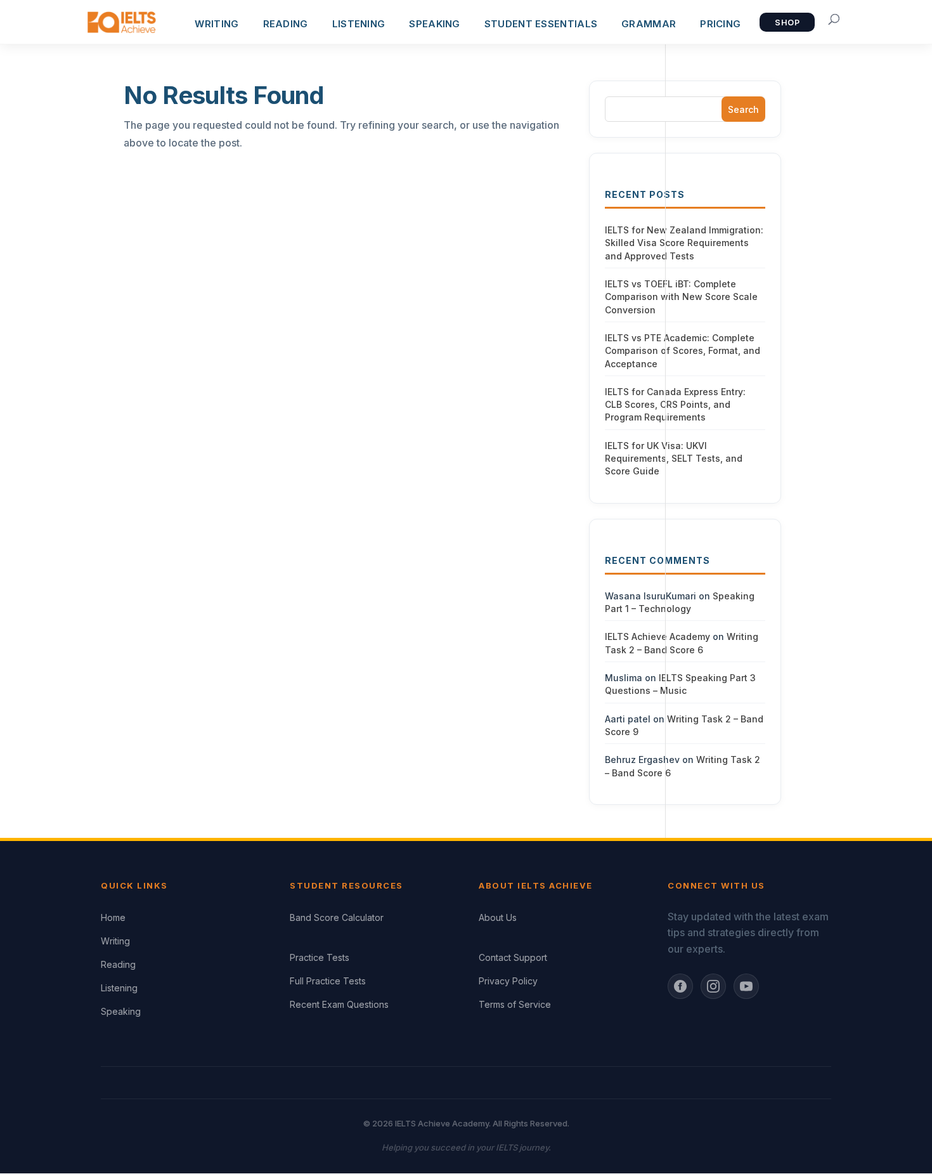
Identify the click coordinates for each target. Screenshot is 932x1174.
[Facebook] (680, 986)
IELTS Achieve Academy (657, 636)
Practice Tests (319, 957)
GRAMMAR (648, 24)
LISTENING (358, 24)
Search (743, 109)
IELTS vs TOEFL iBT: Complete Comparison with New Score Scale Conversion (681, 296)
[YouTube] (746, 986)
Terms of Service (515, 1004)
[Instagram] (713, 986)
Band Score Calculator (337, 917)
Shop (787, 22)
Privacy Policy (508, 980)
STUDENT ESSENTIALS (540, 24)
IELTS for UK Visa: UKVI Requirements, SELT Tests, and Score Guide (673, 458)
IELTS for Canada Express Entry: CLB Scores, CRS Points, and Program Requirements (675, 404)
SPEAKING (434, 24)
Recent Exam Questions (339, 1004)
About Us (498, 917)
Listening (119, 987)
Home (113, 917)
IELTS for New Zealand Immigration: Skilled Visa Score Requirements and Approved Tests (684, 243)
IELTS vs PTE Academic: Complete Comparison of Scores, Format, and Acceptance (682, 350)
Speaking (121, 1011)
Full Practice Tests (328, 980)
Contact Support (513, 957)
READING (285, 24)
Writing (115, 941)
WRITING (216, 24)
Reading (118, 964)
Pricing (720, 24)
